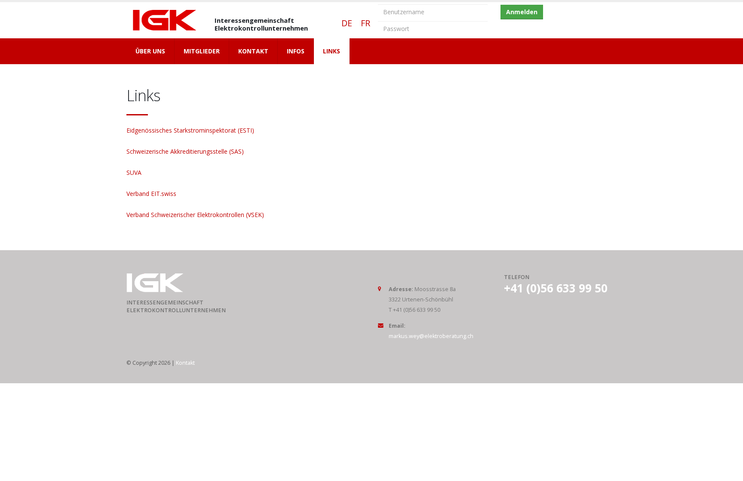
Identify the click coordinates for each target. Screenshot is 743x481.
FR (361, 23)
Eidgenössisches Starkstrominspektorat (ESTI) (190, 130)
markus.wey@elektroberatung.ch (431, 336)
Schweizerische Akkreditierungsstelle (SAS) (185, 151)
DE (344, 23)
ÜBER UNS (150, 51)
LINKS (331, 51)
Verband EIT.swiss (151, 193)
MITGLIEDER (202, 51)
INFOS (295, 51)
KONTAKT (253, 51)
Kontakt (185, 362)
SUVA (133, 172)
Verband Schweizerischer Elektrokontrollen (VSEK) (195, 215)
